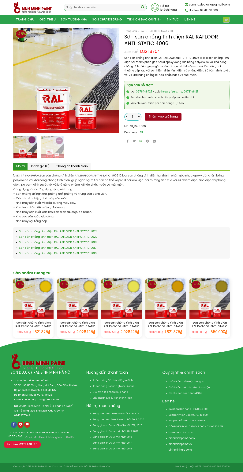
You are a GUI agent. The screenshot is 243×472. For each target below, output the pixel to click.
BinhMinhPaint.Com (100, 466)
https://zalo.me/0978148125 (180, 91)
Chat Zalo (14, 436)
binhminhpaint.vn (180, 444)
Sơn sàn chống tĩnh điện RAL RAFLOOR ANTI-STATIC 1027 (209, 324)
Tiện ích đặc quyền (143, 19)
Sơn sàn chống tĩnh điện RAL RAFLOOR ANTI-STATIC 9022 (58, 236)
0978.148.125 (144, 91)
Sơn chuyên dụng (107, 19)
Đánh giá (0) (40, 166)
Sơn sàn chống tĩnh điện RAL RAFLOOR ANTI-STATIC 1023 (33, 324)
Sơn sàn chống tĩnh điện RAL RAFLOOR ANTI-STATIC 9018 (58, 242)
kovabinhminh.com (181, 432)
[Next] (104, 80)
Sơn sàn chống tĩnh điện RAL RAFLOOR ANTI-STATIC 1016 (121, 324)
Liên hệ (189, 19)
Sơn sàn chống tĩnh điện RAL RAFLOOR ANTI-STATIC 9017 (58, 247)
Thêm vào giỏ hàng (163, 116)
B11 (172, 31)
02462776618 (22, 415)
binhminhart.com (180, 449)
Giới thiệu (47, 19)
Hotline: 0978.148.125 (22, 444)
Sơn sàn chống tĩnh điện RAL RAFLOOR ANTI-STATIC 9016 (58, 253)
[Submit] (142, 7)
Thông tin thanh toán (72, 166)
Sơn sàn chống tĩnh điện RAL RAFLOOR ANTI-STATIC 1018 (77, 324)
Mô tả (20, 166)
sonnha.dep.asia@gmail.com (40, 399)
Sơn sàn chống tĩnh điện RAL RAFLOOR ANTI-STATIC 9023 (58, 231)
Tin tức (172, 19)
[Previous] (13, 80)
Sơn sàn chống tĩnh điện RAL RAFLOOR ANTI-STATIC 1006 (165, 324)
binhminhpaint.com (182, 438)
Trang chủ (25, 19)
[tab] (20, 166)
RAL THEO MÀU (158, 31)
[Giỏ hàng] (226, 20)
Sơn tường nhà (74, 19)
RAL (143, 31)
